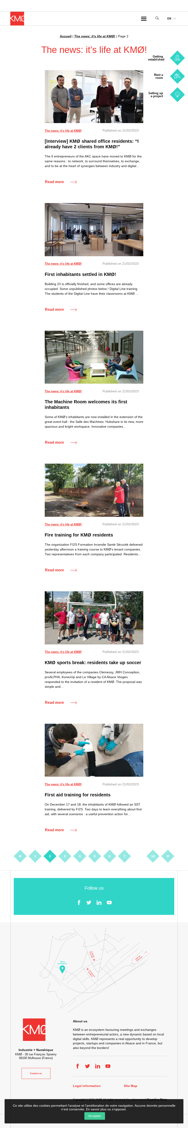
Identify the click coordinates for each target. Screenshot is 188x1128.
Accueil (66, 36)
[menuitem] (171, 18)
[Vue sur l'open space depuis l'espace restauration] (94, 229)
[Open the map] (94, 970)
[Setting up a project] (177, 94)
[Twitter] (89, 902)
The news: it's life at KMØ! (94, 36)
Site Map (130, 1086)
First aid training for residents (78, 794)
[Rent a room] (177, 76)
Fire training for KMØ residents (79, 534)
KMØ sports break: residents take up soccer (93, 662)
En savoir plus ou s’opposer (106, 1109)
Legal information (87, 1086)
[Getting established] (177, 57)
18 (153, 856)
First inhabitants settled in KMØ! (80, 274)
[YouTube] (109, 902)
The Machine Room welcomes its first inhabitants (86, 404)
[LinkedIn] (99, 902)
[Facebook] (78, 902)
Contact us (36, 1073)
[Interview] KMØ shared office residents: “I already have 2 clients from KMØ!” (92, 144)
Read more (54, 182)
